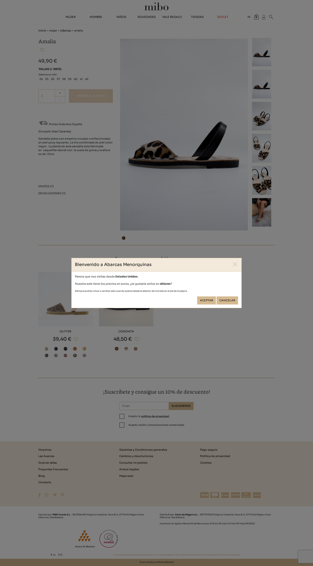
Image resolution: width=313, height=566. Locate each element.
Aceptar (206, 300)
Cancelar (227, 300)
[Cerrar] (235, 264)
